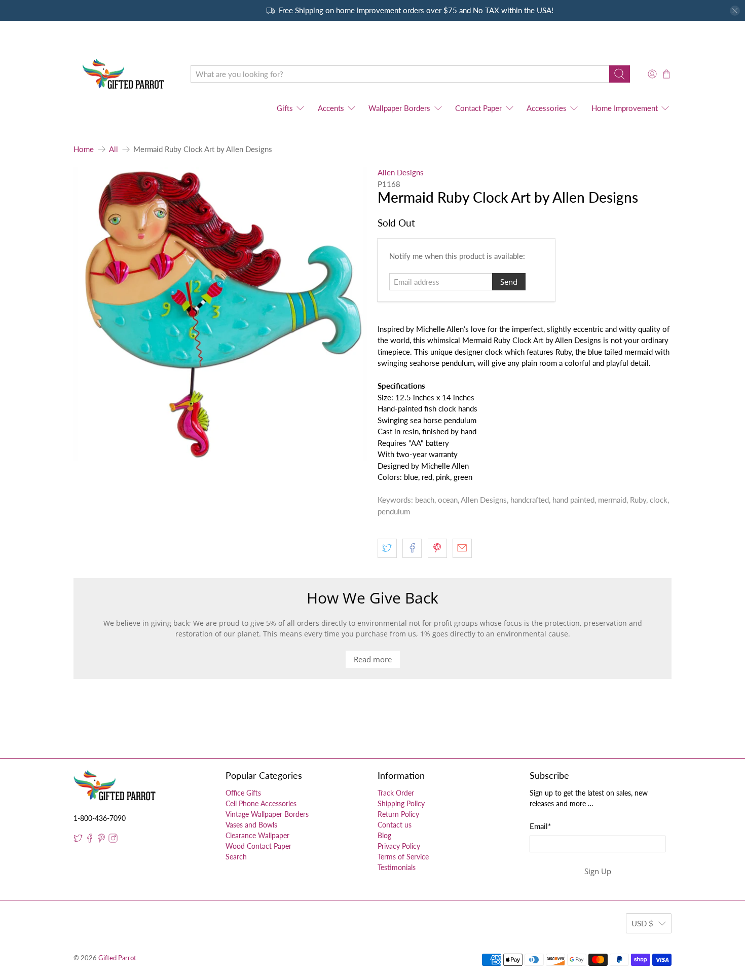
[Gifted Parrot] (124, 74)
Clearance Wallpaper (257, 835)
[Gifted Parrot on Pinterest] (101, 840)
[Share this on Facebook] (412, 548)
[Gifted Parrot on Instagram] (113, 840)
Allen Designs (401, 172)
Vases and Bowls (251, 824)
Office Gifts (243, 792)
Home (83, 149)
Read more (373, 659)
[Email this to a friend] (462, 548)
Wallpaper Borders (399, 107)
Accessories (547, 107)
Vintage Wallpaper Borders (267, 814)
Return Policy (398, 814)
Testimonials (397, 867)
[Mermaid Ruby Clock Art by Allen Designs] (220, 314)
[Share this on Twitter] (387, 548)
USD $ (642, 923)
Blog (384, 835)
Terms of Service (403, 856)
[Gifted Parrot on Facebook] (89, 840)
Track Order (396, 792)
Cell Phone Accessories (261, 803)
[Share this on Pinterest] (437, 548)
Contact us (395, 824)
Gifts (285, 107)
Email (540, 826)
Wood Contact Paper (258, 846)
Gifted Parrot (117, 958)
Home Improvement (624, 107)
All (113, 149)
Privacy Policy (399, 846)
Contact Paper (478, 107)
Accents (331, 107)
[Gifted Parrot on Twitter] (78, 840)
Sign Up (597, 871)
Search (236, 856)
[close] (735, 11)
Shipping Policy (401, 803)
